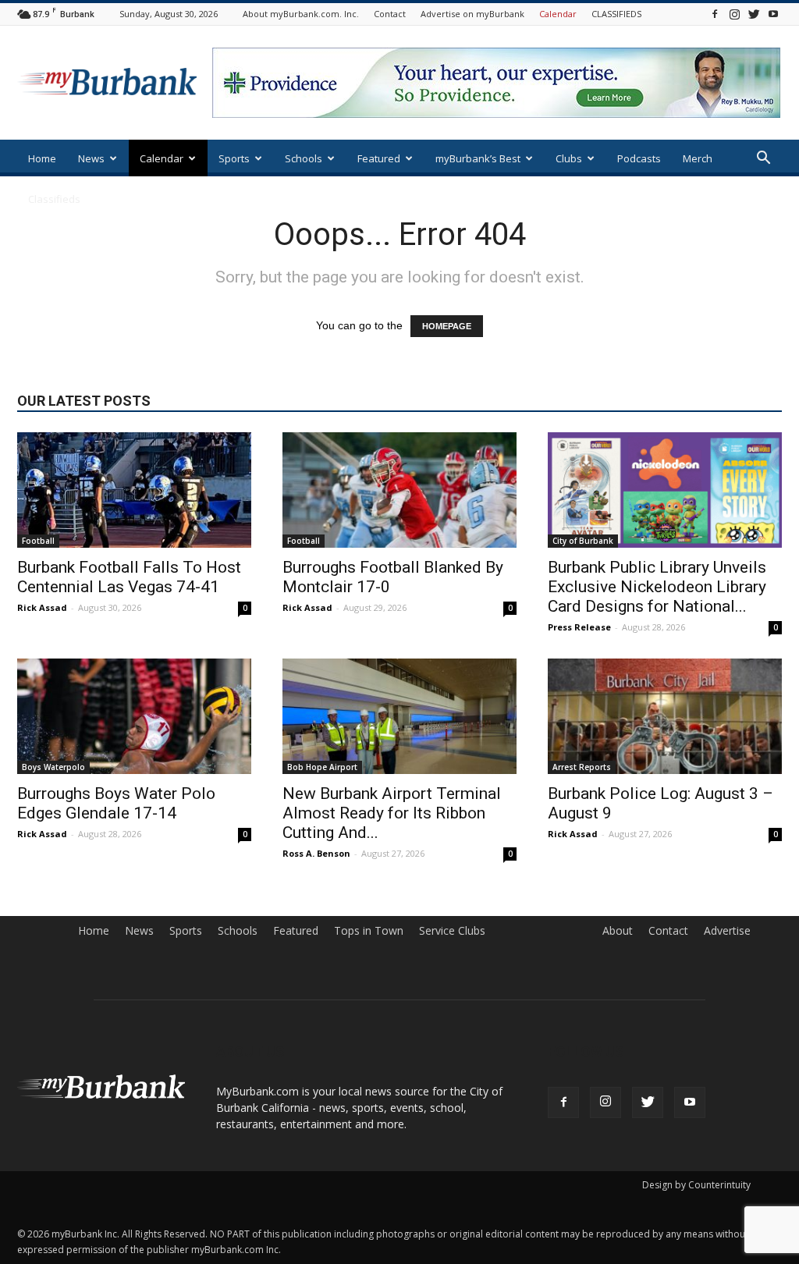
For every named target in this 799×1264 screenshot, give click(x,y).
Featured (378, 158)
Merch (697, 158)
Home (42, 158)
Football (38, 540)
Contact (390, 14)
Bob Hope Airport (322, 767)
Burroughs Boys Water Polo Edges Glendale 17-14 (116, 803)
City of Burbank (582, 540)
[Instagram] (734, 13)
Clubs (569, 158)
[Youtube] (773, 13)
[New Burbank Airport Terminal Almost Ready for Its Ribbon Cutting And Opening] (399, 716)
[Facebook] (714, 13)
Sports (234, 158)
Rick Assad (42, 607)
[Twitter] (753, 13)
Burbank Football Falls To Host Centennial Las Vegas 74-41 (129, 577)
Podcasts (639, 158)
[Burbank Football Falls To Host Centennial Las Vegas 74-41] (134, 490)
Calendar (558, 14)
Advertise (727, 931)
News (91, 158)
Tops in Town (368, 931)
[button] (763, 159)
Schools (303, 158)
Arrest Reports (581, 767)
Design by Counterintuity (696, 1184)
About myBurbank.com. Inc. (301, 14)
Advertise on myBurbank (472, 14)
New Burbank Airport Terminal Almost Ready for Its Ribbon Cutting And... (391, 813)
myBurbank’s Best (477, 158)
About (617, 931)
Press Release (579, 627)
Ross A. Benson (316, 853)
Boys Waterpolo (53, 767)
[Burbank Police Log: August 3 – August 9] (665, 716)
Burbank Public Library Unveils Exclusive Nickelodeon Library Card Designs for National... (657, 587)
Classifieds (54, 199)
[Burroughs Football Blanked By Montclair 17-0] (399, 490)
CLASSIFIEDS (616, 14)
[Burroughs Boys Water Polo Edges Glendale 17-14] (134, 716)
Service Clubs (452, 931)
